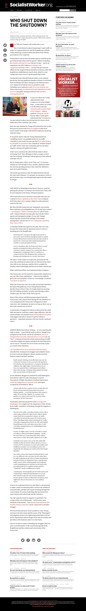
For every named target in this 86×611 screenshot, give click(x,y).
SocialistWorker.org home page (43, 606)
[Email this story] (5, 56)
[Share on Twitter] (5, 46)
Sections (19, 10)
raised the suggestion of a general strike (24, 382)
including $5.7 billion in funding (23, 212)
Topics (12, 10)
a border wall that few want (21, 63)
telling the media (42, 113)
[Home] (31, 5)
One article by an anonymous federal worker (28, 349)
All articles (28, 10)
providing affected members (41, 314)
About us (38, 10)
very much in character (18, 281)
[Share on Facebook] (5, 51)
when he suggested (33, 128)
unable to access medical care (38, 87)
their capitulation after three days (29, 199)
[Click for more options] (5, 61)
